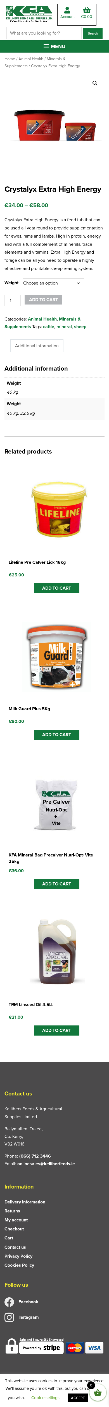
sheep (80, 326)
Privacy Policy (18, 1256)
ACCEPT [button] (78, 1398)
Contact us (15, 1247)
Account (67, 17)
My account (16, 1220)
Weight (11, 282)
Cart (8, 1238)
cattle (48, 326)
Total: (86, 17)
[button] (54, 46)
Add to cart (43, 299)
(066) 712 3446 (35, 1156)
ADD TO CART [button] (56, 588)
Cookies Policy (19, 1265)
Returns (12, 1211)
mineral (64, 326)
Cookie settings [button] (45, 1398)
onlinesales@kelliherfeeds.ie (46, 1163)
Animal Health (30, 59)
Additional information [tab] (37, 345)
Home (9, 59)
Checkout (14, 1229)
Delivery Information (24, 1202)
